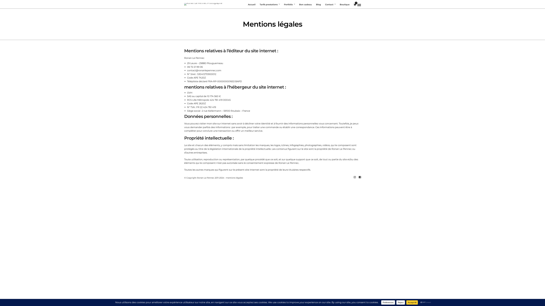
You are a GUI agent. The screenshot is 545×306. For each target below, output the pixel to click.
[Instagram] (355, 177)
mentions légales (234, 178)
